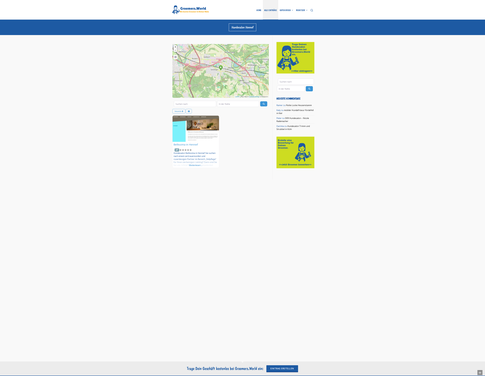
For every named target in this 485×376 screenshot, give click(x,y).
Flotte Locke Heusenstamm (299, 105)
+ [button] (175, 47)
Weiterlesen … (195, 165)
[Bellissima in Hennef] (220, 68)
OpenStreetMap (254, 97)
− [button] (175, 50)
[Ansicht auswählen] (189, 111)
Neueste (178, 111)
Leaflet (237, 97)
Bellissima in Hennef (186, 144)
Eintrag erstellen (282, 368)
